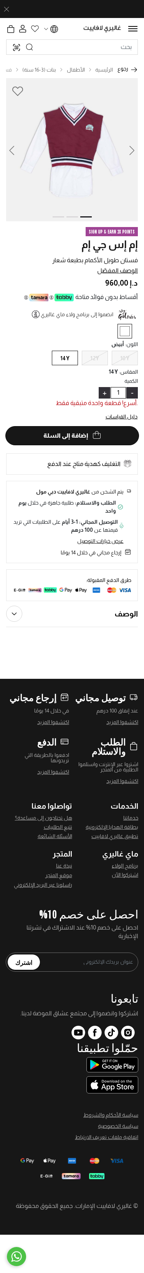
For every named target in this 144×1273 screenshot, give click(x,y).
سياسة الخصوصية (118, 1126)
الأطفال (76, 70)
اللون (131, 344)
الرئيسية (104, 70)
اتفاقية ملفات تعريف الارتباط (106, 1137)
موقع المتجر (58, 875)
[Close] (6, 9)
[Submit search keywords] (29, 47)
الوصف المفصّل (117, 270)
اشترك (23, 962)
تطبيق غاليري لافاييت (114, 836)
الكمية (131, 381)
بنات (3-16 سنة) (39, 70)
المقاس (128, 372)
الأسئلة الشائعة (55, 836)
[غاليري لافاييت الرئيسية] (102, 28)
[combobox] (72, 47)
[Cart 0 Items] (10, 29)
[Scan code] (16, 47)
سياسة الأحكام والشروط (110, 1115)
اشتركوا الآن (125, 875)
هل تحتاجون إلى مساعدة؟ (43, 818)
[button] (16, 149)
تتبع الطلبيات (58, 827)
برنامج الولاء (125, 866)
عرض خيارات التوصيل (100, 541)
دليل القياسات (122, 416)
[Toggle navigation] (133, 28)
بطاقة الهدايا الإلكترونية (112, 827)
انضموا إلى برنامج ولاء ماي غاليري (77, 314)
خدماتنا (130, 818)
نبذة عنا (64, 866)
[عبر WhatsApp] (16, 1256)
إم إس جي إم (109, 244)
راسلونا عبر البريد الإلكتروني (43, 885)
